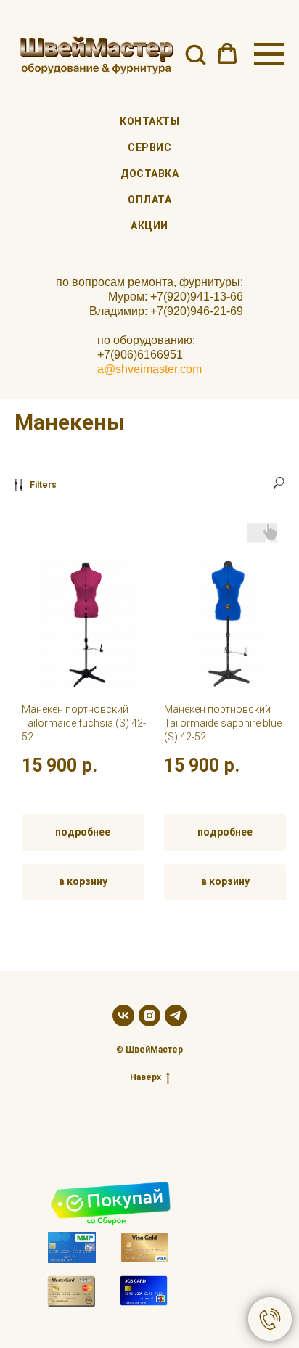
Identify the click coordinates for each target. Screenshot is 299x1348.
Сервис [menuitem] (149, 147)
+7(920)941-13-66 (196, 296)
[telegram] (176, 1015)
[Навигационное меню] (269, 54)
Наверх (145, 1077)
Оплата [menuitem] (149, 199)
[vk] (123, 1015)
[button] (195, 54)
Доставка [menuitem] (149, 173)
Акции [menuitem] (149, 226)
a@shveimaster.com (149, 369)
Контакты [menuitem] (149, 121)
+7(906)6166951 (140, 354)
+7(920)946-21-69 (196, 311)
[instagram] (149, 1015)
